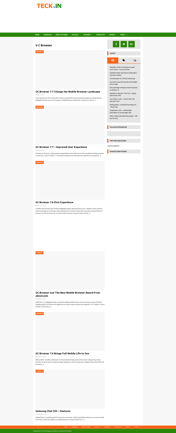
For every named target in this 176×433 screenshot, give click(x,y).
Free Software (62, 35)
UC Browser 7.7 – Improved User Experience (61, 147)
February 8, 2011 (42, 414)
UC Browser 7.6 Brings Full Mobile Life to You (62, 353)
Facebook (48, 35)
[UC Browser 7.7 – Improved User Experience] (70, 125)
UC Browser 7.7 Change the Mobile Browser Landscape (68, 91)
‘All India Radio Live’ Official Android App (122, 78)
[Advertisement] (106, 16)
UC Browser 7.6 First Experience (54, 202)
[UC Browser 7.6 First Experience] (70, 180)
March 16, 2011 (41, 356)
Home (37, 35)
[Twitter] (124, 44)
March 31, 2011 (41, 205)
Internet (87, 35)
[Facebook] (116, 44)
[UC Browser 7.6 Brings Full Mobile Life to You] (70, 331)
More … (123, 35)
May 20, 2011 (41, 150)
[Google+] (131, 44)
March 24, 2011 (41, 299)
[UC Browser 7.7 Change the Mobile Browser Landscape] (70, 69)
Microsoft (100, 35)
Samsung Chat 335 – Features (53, 411)
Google (75, 35)
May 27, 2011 (41, 94)
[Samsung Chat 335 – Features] (70, 389)
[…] (94, 100)
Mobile (112, 35)
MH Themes (68, 431)
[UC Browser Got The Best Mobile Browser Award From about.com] (70, 270)
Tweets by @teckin (113, 146)
